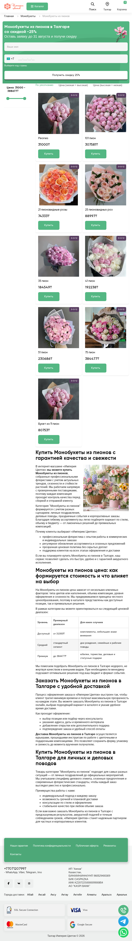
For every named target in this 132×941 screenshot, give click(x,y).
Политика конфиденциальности (52, 845)
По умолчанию (44, 85)
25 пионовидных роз (99, 209)
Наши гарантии (19, 845)
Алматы (91, 894)
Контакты (15, 854)
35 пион (43, 281)
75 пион (90, 352)
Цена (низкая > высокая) (73, 85)
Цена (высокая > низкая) (107, 85)
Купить (48, 154)
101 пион (90, 138)
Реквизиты (109, 845)
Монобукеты (28, 16)
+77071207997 (15, 869)
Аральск (107, 894)
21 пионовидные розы (52, 209)
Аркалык (122, 894)
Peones (43, 138)
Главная (9, 16)
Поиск (92, 9)
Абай (30, 894)
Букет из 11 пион (48, 423)
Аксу (53, 894)
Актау (64, 894)
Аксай (41, 894)
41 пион (90, 281)
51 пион (43, 352)
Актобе (77, 894)
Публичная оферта (87, 845)
